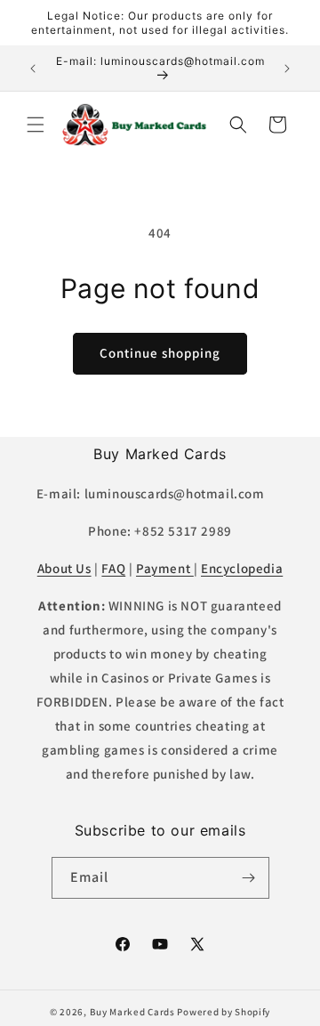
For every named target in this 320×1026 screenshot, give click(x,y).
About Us (64, 568)
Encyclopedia (242, 568)
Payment (165, 568)
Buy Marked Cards (132, 1012)
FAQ (113, 568)
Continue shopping (160, 352)
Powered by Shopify (223, 1012)
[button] (35, 124)
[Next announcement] (287, 68)
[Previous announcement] (32, 68)
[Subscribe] (248, 878)
